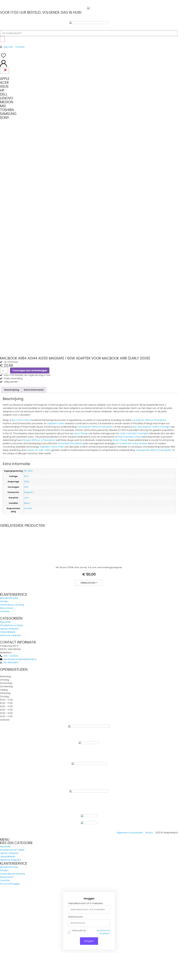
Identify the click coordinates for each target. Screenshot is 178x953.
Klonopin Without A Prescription (38, 440)
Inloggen (89, 941)
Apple (4, 78)
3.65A (26, 481)
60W (26, 487)
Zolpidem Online (56, 423)
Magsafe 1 (29, 492)
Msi (3, 106)
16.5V (26, 476)
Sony (4, 117)
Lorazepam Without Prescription (149, 420)
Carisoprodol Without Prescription (153, 450)
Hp (2, 90)
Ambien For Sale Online (38, 450)
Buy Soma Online (21, 420)
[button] (89, 583)
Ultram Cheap (119, 440)
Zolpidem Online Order (52, 446)
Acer (4, 82)
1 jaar (26, 497)
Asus (4, 86)
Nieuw (27, 503)
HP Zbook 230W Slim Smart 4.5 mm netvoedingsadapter (89, 567)
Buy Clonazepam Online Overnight (151, 426)
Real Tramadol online (129, 436)
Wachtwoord (75, 917)
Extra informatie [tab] (34, 389)
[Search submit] (2, 39)
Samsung (8, 113)
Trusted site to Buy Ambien (133, 443)
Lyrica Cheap (81, 433)
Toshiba (7, 109)
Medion (6, 102)
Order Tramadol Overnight (133, 433)
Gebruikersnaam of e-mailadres (85, 903)
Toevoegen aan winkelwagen (29, 370)
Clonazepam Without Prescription (95, 426)
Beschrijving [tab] (11, 389)
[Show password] (107, 923)
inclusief (28, 508)
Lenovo (6, 98)
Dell (3, 94)
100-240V (28, 470)
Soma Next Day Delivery (70, 443)
